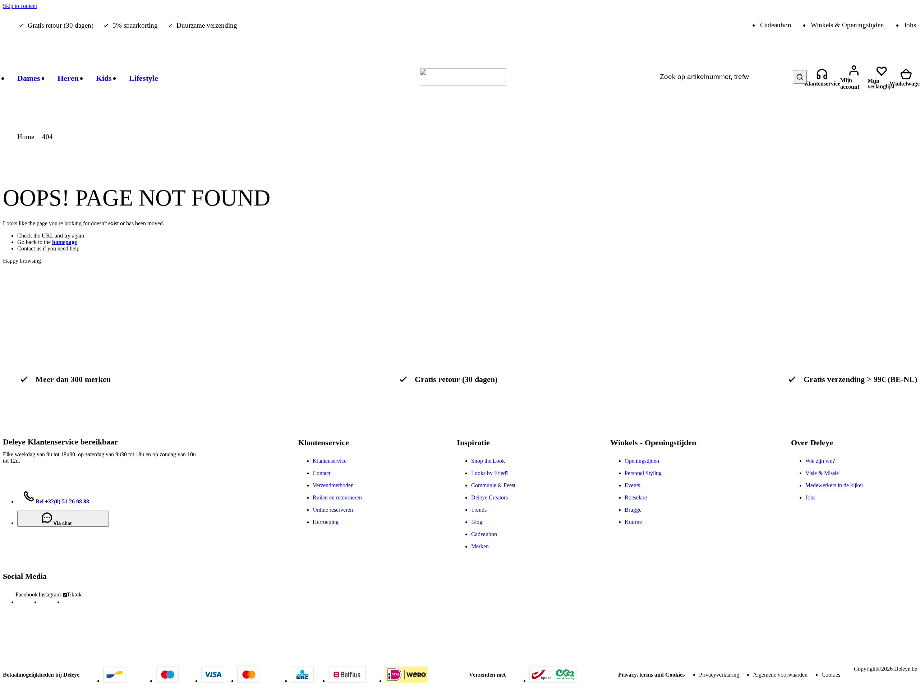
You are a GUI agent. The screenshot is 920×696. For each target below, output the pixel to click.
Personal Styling (643, 473)
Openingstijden (642, 461)
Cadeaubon (484, 534)
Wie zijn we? (820, 461)
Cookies (831, 675)
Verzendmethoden (333, 485)
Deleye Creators (489, 497)
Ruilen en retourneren (337, 497)
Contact (321, 473)
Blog (476, 522)
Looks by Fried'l (490, 473)
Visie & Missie (822, 473)
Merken (480, 546)
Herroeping (326, 522)
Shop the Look (488, 461)
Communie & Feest (493, 485)
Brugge (633, 510)
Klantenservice (329, 461)
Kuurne (633, 522)
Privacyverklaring (719, 675)
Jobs (810, 497)
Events (632, 485)
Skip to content (20, 6)
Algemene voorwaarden (780, 675)
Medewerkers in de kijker (834, 485)
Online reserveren (333, 510)
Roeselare (636, 497)
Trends (479, 510)
